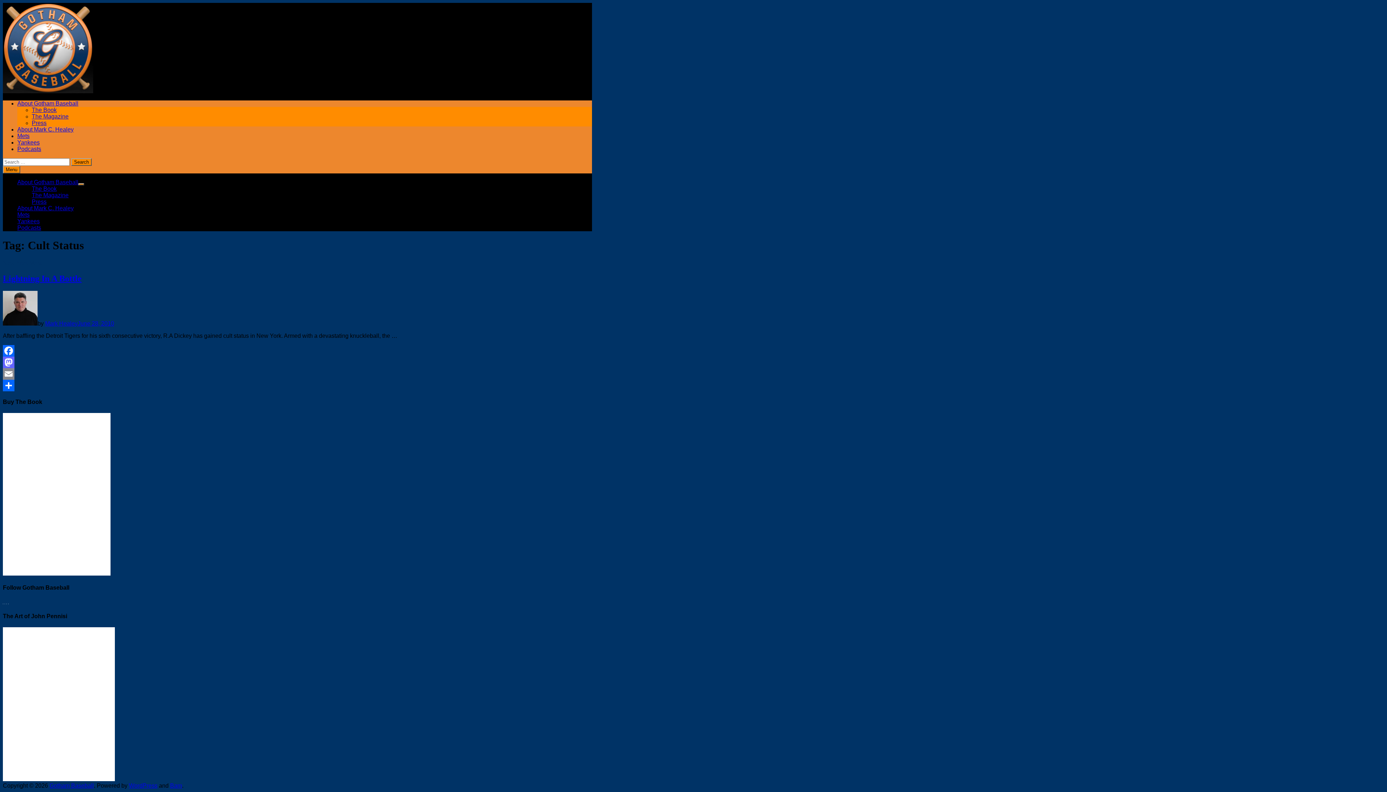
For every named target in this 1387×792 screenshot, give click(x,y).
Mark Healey (61, 323)
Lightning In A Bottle (42, 278)
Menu (11, 169)
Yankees (28, 142)
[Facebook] (221, 351)
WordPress (143, 786)
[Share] (221, 385)
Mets (23, 136)
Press (39, 123)
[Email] (221, 374)
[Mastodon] (221, 362)
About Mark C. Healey (45, 129)
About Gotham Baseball (47, 103)
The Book (44, 110)
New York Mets (22, 263)
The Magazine (50, 116)
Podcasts (29, 149)
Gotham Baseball (71, 786)
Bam (176, 786)
